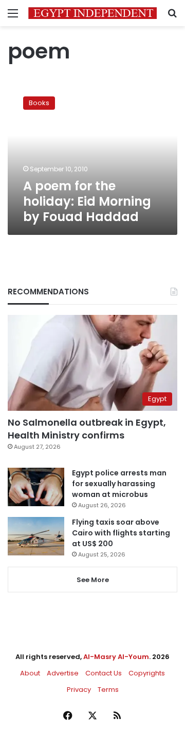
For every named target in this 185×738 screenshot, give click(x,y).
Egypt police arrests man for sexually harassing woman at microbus (119, 484)
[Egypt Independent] (92, 13)
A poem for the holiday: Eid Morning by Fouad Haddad (87, 201)
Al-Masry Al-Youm (116, 657)
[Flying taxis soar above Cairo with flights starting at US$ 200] (36, 536)
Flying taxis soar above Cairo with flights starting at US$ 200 (121, 533)
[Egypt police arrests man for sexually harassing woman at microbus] (36, 487)
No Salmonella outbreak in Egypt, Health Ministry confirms (87, 429)
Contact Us (103, 673)
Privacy (79, 689)
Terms (108, 689)
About (30, 673)
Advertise (63, 673)
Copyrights (146, 673)
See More (93, 580)
